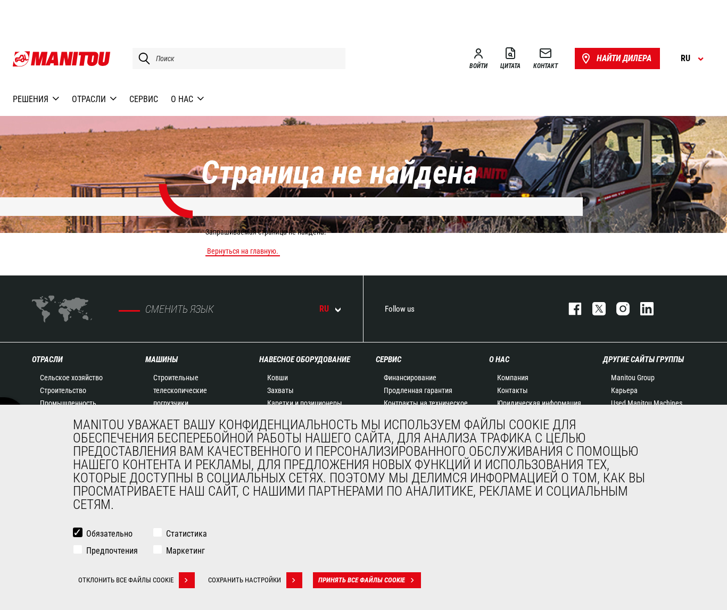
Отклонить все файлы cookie (126, 580)
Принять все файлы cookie (361, 580)
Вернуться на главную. (242, 251)
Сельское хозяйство (71, 377)
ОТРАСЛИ (47, 359)
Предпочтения (112, 551)
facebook (570, 308)
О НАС (499, 359)
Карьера (624, 390)
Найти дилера (624, 58)
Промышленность (68, 403)
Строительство (63, 390)
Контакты (512, 390)
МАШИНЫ (161, 359)
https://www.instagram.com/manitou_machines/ (618, 308)
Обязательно (109, 534)
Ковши (277, 377)
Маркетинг (185, 551)
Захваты (280, 390)
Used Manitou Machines (646, 403)
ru (324, 309)
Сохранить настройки (244, 580)
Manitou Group (633, 377)
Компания (512, 377)
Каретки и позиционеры (304, 403)
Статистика (186, 534)
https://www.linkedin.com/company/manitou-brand (642, 308)
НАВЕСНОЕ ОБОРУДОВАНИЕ (304, 359)
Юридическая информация (539, 403)
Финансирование (410, 377)
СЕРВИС (388, 359)
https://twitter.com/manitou (594, 308)
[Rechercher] (142, 58)
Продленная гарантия (418, 390)
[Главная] (62, 58)
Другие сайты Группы (643, 359)
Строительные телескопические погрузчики (180, 390)
